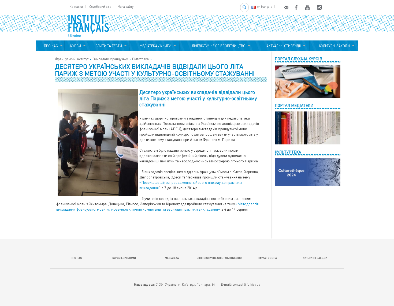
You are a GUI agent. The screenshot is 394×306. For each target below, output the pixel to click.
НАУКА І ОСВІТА (267, 257)
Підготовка (140, 59)
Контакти (76, 6)
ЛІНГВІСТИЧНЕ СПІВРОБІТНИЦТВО (218, 46)
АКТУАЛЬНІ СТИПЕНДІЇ (283, 46)
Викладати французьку (110, 59)
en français (264, 6)
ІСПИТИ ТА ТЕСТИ (108, 46)
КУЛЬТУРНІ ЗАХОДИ (334, 46)
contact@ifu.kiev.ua (246, 284)
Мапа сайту (125, 6)
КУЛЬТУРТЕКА (288, 152)
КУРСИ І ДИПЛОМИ (124, 257)
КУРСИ (75, 46)
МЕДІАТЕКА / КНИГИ (154, 46)
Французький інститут (71, 59)
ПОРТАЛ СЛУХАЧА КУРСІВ (298, 58)
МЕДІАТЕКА (172, 257)
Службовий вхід (100, 6)
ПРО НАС (50, 46)
